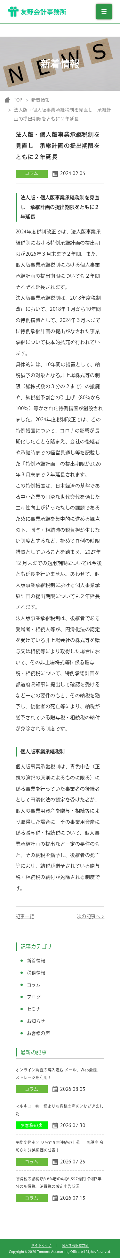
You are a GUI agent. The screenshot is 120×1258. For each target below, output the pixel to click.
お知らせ (36, 1021)
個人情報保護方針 (75, 1245)
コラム (34, 985)
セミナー (36, 1009)
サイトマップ (41, 1245)
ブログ (34, 997)
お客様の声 (38, 1033)
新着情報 (36, 960)
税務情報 (36, 972)
